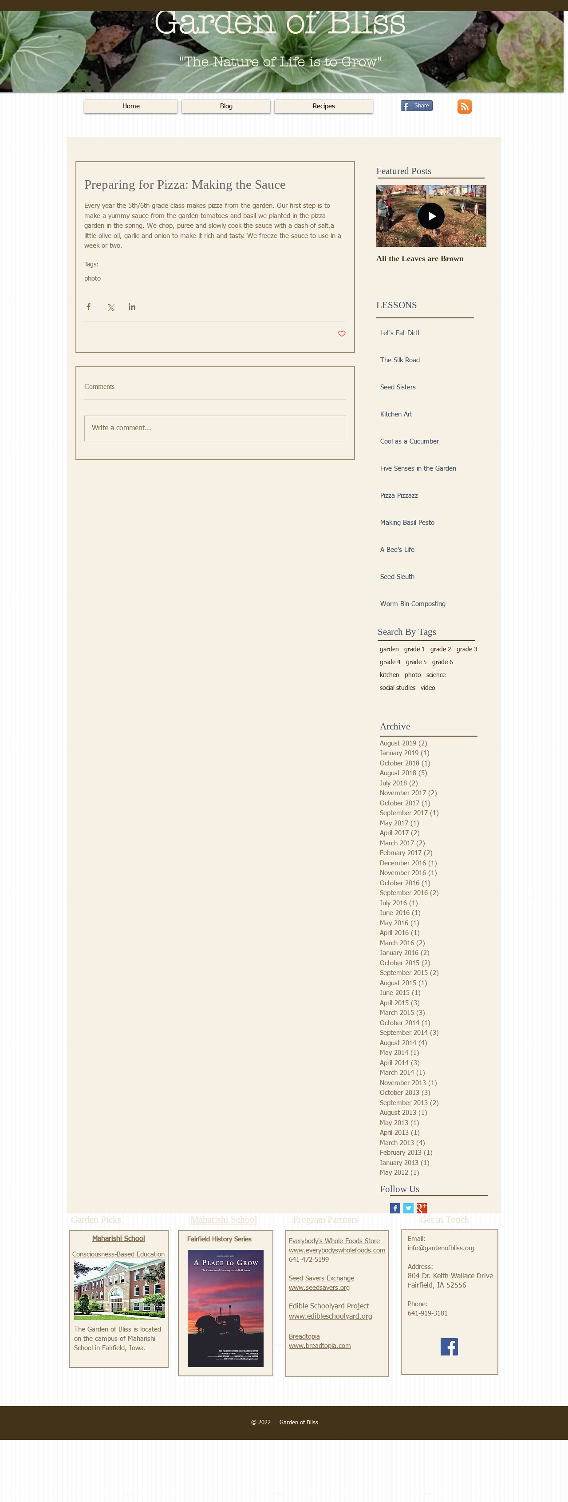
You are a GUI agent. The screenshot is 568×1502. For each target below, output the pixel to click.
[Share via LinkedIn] (132, 306)
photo (92, 278)
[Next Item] (472, 216)
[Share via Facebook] (88, 306)
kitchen (389, 675)
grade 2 (440, 649)
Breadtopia (304, 1336)
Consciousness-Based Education (118, 1254)
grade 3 (467, 649)
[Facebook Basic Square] (395, 1208)
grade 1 (414, 649)
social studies (397, 688)
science (436, 675)
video (428, 688)
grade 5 (416, 662)
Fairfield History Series (219, 1239)
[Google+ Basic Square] (422, 1208)
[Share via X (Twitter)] (110, 306)
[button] (324, 106)
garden (389, 649)
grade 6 (442, 662)
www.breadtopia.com (320, 1346)
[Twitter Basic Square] (408, 1208)
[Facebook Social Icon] (449, 1346)
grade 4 (390, 662)
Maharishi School (118, 1239)
